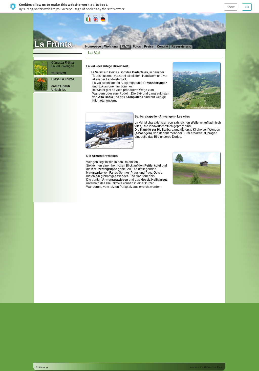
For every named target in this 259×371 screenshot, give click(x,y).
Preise (149, 46)
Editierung (42, 367)
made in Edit (200, 367)
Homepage (93, 46)
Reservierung (181, 46)
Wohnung (111, 46)
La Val (125, 46)
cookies (217, 367)
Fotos (137, 46)
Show (230, 7)
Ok (247, 7)
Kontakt (162, 46)
